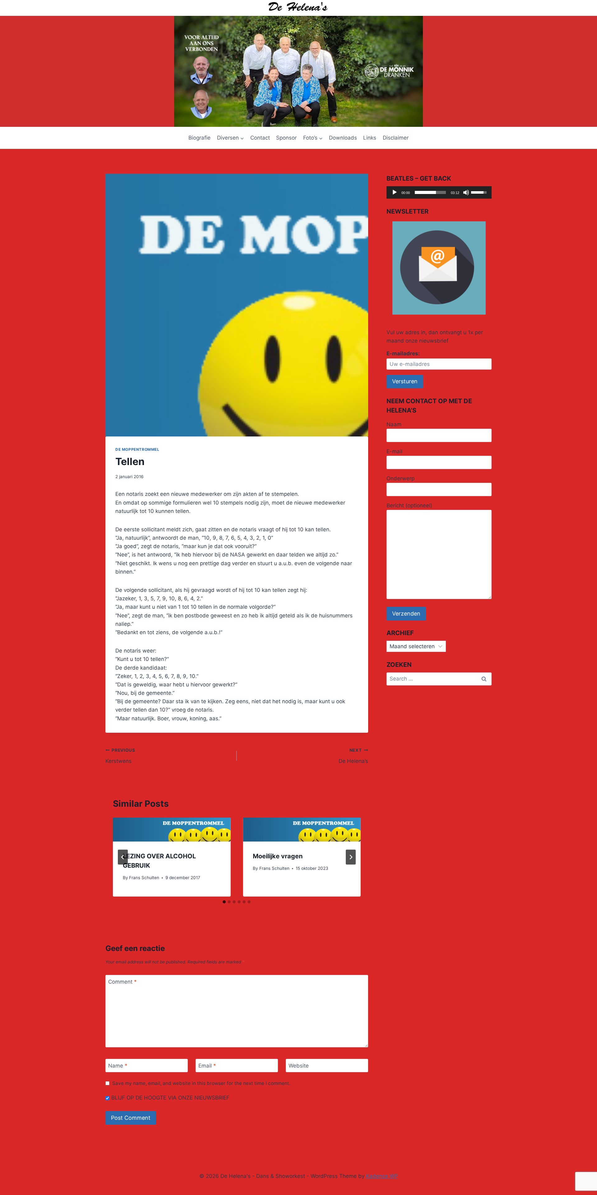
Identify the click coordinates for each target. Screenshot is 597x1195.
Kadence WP (382, 1176)
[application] (439, 192)
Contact (260, 138)
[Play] (394, 192)
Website (299, 1066)
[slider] (430, 192)
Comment (122, 982)
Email (207, 1066)
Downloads (343, 138)
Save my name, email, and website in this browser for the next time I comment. (201, 1083)
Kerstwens (120, 756)
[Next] (351, 857)
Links (369, 138)
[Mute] (466, 192)
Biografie (199, 138)
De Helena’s (353, 756)
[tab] (224, 901)
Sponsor (286, 138)
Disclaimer (396, 138)
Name (117, 1066)
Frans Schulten (144, 877)
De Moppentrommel (137, 449)
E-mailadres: (403, 353)
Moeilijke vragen (278, 856)
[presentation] (171, 830)
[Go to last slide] (123, 857)
